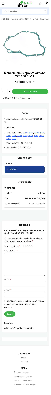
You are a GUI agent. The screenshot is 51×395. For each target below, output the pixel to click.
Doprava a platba (21, 372)
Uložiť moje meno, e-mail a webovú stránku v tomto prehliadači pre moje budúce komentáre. (24, 304)
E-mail (7, 290)
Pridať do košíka (30, 91)
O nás (23, 357)
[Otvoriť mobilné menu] (3, 3)
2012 (8, 138)
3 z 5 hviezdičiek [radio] (28, 246)
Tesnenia (44, 19)
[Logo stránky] (24, 3)
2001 (25, 132)
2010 (36, 135)
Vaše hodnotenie (12, 246)
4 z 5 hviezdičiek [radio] (30, 246)
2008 (25, 135)
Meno (7, 279)
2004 (42, 132)
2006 (14, 135)
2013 (14, 138)
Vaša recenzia (11, 250)
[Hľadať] (44, 11)
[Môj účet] (40, 3)
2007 (19, 135)
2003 (36, 132)
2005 (8, 135)
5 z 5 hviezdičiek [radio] (32, 246)
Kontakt (24, 362)
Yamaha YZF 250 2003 (21, 19)
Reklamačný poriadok (22, 380)
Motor (35, 19)
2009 (30, 135)
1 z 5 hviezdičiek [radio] (24, 246)
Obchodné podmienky (23, 376)
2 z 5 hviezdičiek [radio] (26, 246)
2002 (31, 132)
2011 (41, 135)
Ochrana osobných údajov (24, 385)
